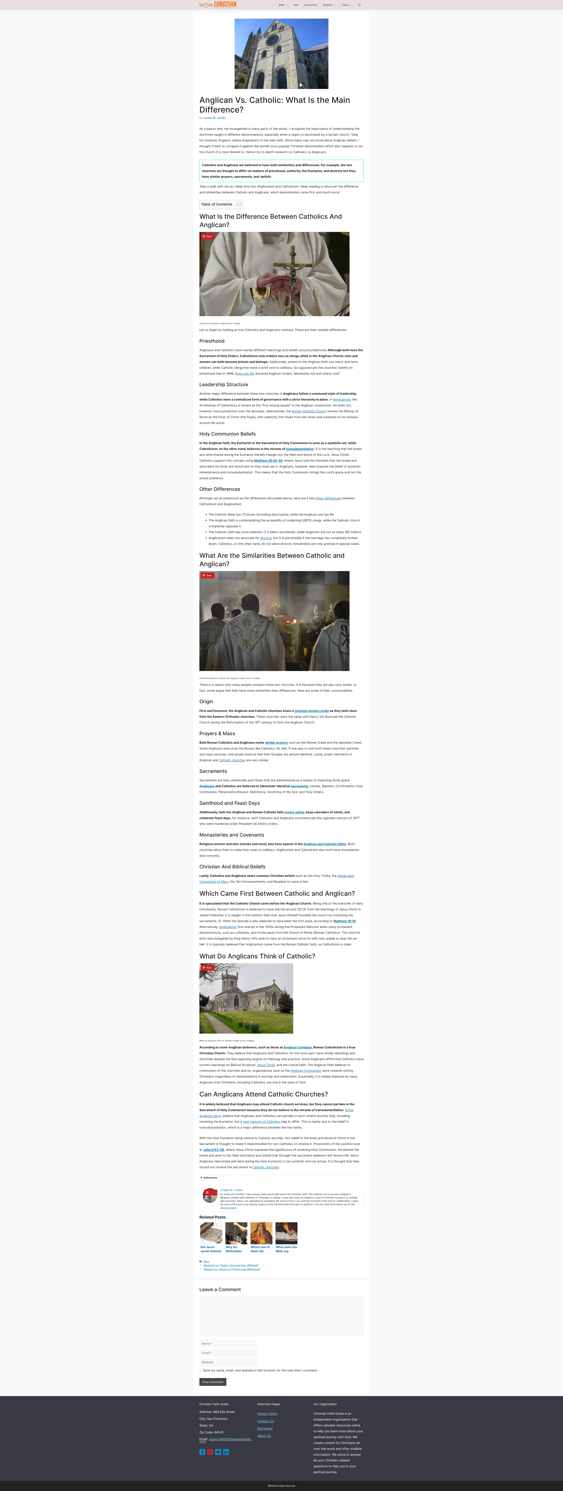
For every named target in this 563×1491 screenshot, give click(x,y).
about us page (228, 1207)
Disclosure (265, 1428)
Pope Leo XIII (244, 373)
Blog (206, 1261)
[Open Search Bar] (360, 5)
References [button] (210, 1177)
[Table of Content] (238, 204)
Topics (345, 5)
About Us (264, 1436)
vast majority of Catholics (261, 1121)
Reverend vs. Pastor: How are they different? (231, 1265)
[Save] (207, 236)
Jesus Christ (310, 5)
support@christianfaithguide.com (225, 1440)
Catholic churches (232, 760)
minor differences (328, 498)
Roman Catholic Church (309, 411)
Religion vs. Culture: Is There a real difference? (232, 1269)
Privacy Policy (267, 1413)
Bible (281, 5)
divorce (266, 538)
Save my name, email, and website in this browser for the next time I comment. (260, 1370)
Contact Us (265, 1421)
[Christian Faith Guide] (217, 5)
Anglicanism (342, 399)
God (296, 5)
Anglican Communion (306, 1070)
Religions (328, 5)
